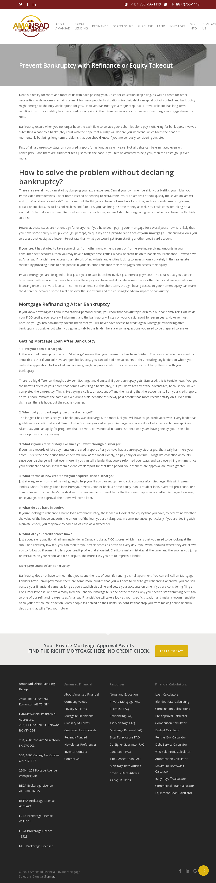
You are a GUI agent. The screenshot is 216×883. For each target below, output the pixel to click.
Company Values (75, 702)
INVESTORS (177, 26)
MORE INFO (194, 26)
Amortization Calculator (171, 759)
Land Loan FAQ (120, 752)
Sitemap (49, 876)
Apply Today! (172, 651)
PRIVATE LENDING (81, 26)
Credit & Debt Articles (124, 773)
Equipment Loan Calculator (173, 793)
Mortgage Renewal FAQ (126, 730)
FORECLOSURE (122, 26)
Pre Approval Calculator (171, 716)
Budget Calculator (167, 730)
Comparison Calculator (170, 723)
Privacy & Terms (75, 709)
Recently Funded (75, 737)
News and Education (124, 694)
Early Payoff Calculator (170, 779)
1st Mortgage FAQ (122, 723)
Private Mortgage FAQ (125, 702)
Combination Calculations (172, 709)
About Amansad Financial (81, 694)
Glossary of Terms (77, 723)
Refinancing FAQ (121, 716)
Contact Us (72, 759)
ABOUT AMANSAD (62, 26)
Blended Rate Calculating (172, 702)
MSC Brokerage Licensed (36, 846)
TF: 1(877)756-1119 (184, 4)
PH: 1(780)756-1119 (146, 4)
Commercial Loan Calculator (174, 786)
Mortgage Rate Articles (125, 766)
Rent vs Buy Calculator (170, 737)
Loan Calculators (166, 694)
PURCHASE (145, 26)
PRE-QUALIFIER (120, 780)
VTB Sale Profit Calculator (172, 752)
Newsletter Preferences (80, 744)
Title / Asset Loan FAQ (125, 759)
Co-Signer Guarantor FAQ (127, 744)
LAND (161, 26)
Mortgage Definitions (78, 716)
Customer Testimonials (80, 730)
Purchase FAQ (119, 709)
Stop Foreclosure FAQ (125, 737)
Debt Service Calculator (171, 744)
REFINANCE (100, 26)
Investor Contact (75, 752)
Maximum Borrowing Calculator (169, 768)
